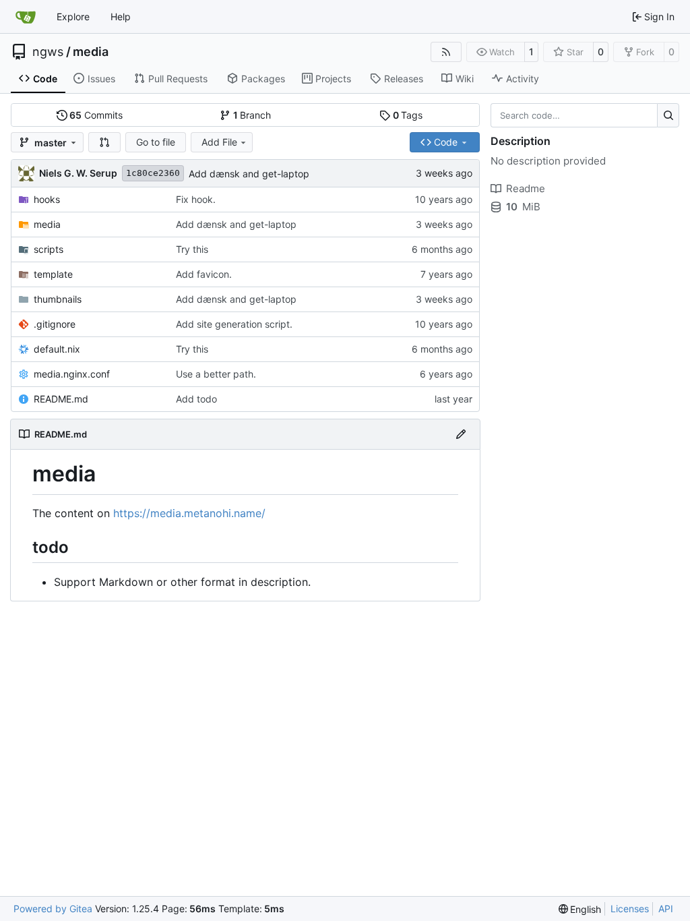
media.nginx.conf (72, 374)
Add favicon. (204, 274)
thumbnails (58, 299)
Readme (525, 188)
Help (121, 16)
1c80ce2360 (153, 173)
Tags (408, 115)
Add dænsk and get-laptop (249, 173)
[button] (104, 142)
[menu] (580, 909)
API (665, 908)
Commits (96, 115)
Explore (73, 16)
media (90, 52)
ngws (47, 52)
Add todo (196, 399)
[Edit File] (461, 434)
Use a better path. (216, 374)
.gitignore (54, 324)
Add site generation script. (234, 324)
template (53, 274)
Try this (192, 249)
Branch (252, 115)
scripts (48, 249)
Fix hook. (196, 199)
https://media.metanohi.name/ (189, 513)
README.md (61, 399)
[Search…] (668, 115)
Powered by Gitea (52, 908)
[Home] (25, 17)
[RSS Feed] (446, 52)
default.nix (57, 349)
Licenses (629, 908)
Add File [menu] (219, 142)
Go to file (155, 142)
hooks (47, 199)
